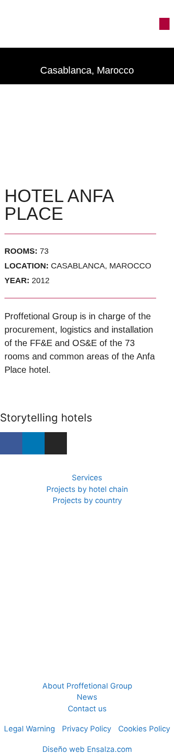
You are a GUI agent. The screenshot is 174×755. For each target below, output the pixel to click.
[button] (164, 24)
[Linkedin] (33, 443)
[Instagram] (56, 443)
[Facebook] (11, 443)
